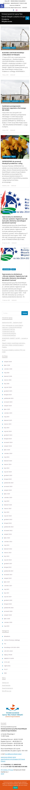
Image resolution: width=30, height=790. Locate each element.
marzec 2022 (7, 552)
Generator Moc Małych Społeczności (12, 7)
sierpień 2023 (8, 490)
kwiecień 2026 (8, 376)
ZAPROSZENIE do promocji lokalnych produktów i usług (12, 162)
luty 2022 (6, 556)
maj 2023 (6, 501)
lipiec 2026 (7, 365)
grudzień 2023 (8, 475)
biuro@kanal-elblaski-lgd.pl (13, 754)
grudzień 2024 (8, 435)
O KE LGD (7, 662)
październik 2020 (8, 607)
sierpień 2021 (8, 578)
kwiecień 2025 (8, 420)
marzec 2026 (7, 380)
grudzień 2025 (8, 391)
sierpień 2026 (8, 361)
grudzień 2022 (8, 519)
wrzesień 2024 (8, 442)
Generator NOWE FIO (15, 5)
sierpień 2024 (8, 446)
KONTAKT (24, 7)
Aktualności (6, 47)
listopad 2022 (8, 523)
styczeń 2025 (8, 431)
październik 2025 (8, 398)
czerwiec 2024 (8, 453)
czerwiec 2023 (8, 497)
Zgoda (15, 787)
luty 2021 (6, 593)
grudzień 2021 (8, 563)
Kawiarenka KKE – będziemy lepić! (12, 322)
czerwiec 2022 (8, 541)
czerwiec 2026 (8, 369)
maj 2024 (6, 457)
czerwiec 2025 (8, 413)
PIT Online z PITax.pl (7, 770)
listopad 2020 (8, 604)
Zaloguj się (5, 683)
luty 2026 (6, 383)
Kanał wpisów (6, 685)
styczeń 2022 (8, 560)
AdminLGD (12, 75)
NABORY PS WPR (9, 658)
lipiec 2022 (7, 538)
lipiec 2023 (7, 494)
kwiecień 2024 (8, 460)
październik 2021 (8, 571)
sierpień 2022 (8, 534)
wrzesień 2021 (8, 574)
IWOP (2, 774)
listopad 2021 (8, 567)
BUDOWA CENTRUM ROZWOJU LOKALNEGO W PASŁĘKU (13, 54)
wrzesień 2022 (8, 530)
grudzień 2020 (8, 600)
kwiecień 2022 (8, 549)
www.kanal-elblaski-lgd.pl (8, 757)
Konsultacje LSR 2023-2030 (11, 647)
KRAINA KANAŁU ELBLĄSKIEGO (18, 1)
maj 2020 (6, 626)
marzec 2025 (7, 424)
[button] (2, 6)
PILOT (13, 47)
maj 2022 (6, 545)
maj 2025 (6, 416)
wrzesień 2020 (8, 611)
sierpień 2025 (8, 405)
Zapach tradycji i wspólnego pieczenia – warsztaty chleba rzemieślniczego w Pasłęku (14, 345)
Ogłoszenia (15, 101)
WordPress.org (6, 691)
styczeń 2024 (8, 472)
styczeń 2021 (8, 596)
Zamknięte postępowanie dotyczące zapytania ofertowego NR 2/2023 (14, 108)
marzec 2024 (7, 464)
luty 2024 (6, 468)
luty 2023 (6, 512)
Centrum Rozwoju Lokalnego (12, 640)
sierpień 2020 (8, 615)
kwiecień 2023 (8, 505)
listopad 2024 (8, 438)
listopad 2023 (8, 479)
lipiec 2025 (7, 409)
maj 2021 (6, 589)
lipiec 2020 (7, 618)
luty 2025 (6, 427)
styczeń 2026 (8, 387)
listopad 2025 (8, 394)
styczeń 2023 (8, 516)
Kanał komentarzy (7, 688)
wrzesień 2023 (8, 486)
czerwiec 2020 (8, 622)
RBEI (5, 673)
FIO (5, 643)
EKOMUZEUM (6, 3)
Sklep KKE (7, 1)
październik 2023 (8, 482)
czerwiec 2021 (8, 585)
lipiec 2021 (7, 582)
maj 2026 (6, 372)
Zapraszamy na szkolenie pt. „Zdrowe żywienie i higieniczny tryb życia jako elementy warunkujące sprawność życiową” (14, 220)
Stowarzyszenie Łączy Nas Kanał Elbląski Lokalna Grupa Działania (13, 16)
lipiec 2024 (7, 449)
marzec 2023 (7, 508)
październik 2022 (8, 527)
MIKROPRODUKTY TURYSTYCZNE (19, 3)
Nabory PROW (8, 654)
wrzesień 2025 (8, 402)
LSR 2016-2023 (8, 651)
